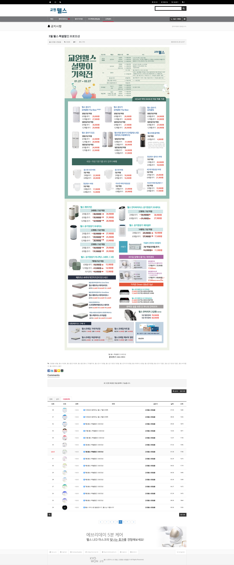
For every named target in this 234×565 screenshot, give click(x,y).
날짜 (172, 404)
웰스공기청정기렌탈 (112, 363)
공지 (57, 399)
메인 (51, 19)
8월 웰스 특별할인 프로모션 (94, 493)
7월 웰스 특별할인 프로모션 (94, 486)
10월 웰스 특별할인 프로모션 (94, 431)
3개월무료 (91, 363)
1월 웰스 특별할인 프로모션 (94, 445)
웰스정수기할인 (159, 363)
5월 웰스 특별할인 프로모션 (94, 472)
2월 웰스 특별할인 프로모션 (94, 452)
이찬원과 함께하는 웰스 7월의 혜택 (96, 410)
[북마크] (55, 2)
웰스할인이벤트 (72, 363)
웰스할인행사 (82, 363)
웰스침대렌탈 (149, 363)
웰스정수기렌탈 (100, 363)
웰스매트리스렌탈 (138, 363)
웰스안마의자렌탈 (126, 363)
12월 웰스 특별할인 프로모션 (94, 438)
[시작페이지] (50, 2)
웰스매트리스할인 (55, 366)
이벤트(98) (66, 399)
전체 (50, 399)
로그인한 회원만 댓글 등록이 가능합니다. (117, 383)
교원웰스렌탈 (53, 363)
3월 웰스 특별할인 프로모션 (94, 459)
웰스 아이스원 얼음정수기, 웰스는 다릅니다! (99, 507)
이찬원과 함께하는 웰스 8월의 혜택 (96, 417)
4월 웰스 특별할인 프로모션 (94, 466)
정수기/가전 (79, 19)
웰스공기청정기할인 (171, 363)
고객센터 (108, 19)
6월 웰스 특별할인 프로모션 (94, 479)
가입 (165, 2)
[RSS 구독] (60, 2)
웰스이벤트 (62, 363)
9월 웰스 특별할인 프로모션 (94, 424)
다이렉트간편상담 (94, 19)
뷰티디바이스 (63, 19)
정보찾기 (175, 2)
